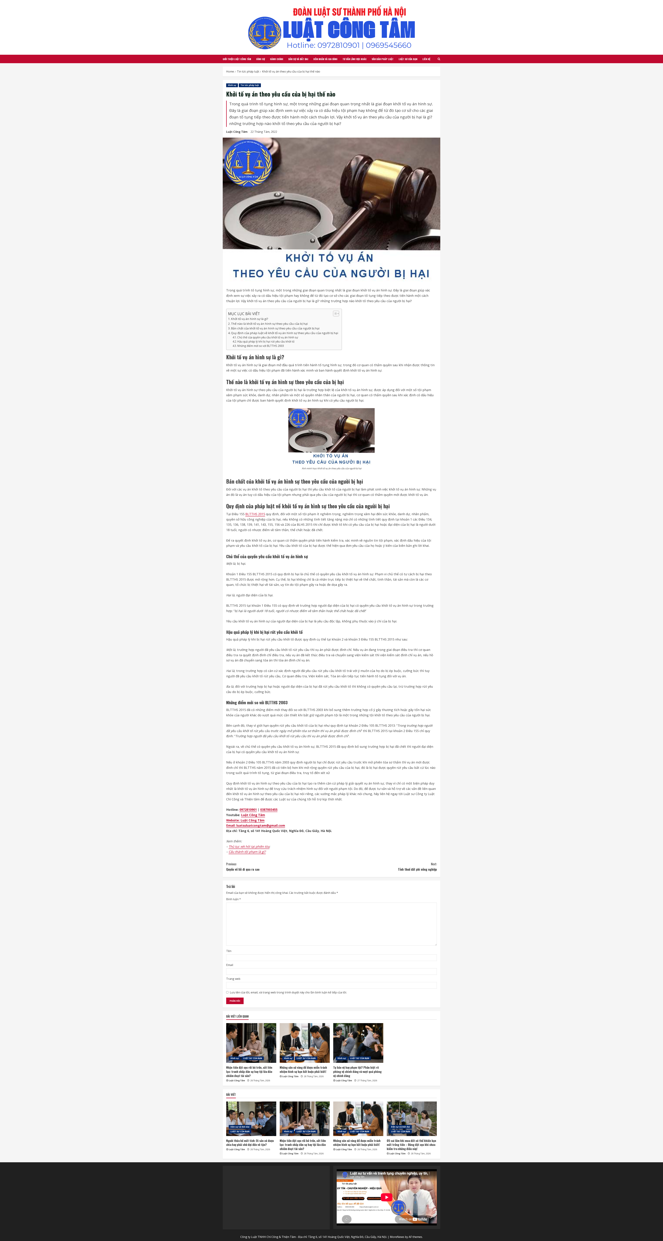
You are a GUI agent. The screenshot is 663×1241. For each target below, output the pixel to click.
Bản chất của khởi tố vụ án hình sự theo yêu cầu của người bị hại (275, 328)
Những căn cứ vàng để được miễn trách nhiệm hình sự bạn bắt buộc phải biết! (303, 1069)
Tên (228, 951)
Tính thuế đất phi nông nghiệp (417, 867)
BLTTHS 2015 (255, 514)
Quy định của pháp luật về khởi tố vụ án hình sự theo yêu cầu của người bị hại (284, 333)
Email (229, 965)
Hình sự (260, 59)
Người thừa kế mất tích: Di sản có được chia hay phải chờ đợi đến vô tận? (250, 1142)
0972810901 (248, 809)
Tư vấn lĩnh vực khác (355, 59)
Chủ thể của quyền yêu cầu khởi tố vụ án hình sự (267, 337)
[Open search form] (439, 59)
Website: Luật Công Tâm (245, 820)
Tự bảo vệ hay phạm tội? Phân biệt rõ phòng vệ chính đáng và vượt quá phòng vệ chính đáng (357, 1071)
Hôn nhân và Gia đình (325, 59)
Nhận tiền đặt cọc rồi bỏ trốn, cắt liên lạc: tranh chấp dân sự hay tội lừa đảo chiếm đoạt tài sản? (249, 1071)
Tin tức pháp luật (250, 85)
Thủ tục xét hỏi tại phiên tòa (249, 846)
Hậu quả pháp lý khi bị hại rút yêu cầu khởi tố (265, 341)
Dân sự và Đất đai (298, 59)
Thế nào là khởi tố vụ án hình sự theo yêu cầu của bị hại (269, 324)
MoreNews (397, 1237)
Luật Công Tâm (237, 132)
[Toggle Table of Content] (334, 313)
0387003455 (268, 809)
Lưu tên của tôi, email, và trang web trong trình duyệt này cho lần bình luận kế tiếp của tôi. (288, 992)
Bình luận (233, 899)
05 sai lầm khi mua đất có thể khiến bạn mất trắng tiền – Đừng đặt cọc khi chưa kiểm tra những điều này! (411, 1144)
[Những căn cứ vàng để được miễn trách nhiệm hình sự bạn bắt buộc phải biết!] (305, 1043)
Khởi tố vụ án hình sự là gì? (249, 319)
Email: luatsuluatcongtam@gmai (251, 825)
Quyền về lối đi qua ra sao (243, 867)
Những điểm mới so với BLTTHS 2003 (260, 346)
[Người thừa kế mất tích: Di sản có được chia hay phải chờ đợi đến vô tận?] (251, 1118)
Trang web (233, 979)
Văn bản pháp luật (382, 59)
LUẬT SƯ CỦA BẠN (408, 59)
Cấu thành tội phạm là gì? (247, 852)
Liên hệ (426, 59)
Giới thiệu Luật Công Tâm (237, 59)
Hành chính (276, 59)
